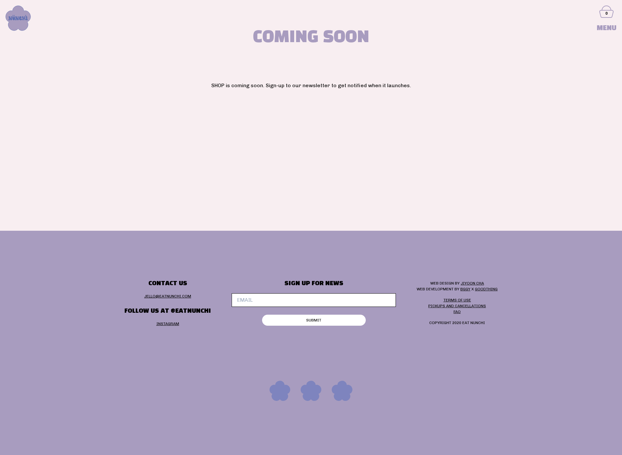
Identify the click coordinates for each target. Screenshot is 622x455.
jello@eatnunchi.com (167, 296)
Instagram (167, 323)
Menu (606, 28)
